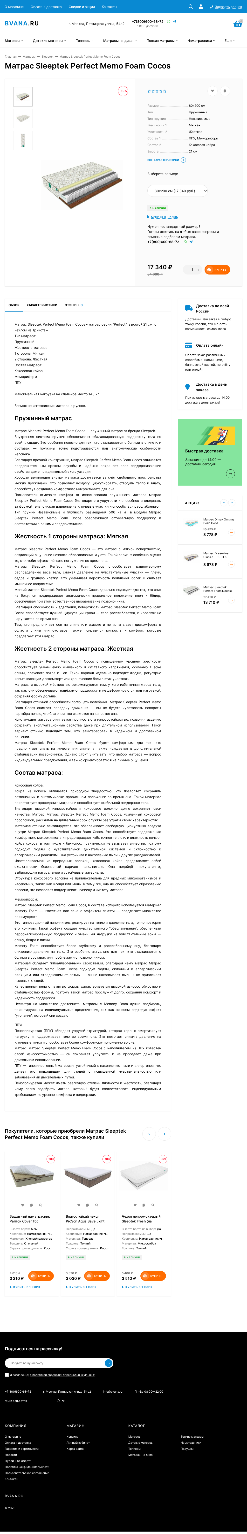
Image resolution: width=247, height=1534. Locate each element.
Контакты (109, 7)
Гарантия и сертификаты (22, 1448)
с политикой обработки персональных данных (62, 1375)
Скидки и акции (82, 7)
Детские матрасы (140, 1442)
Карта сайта (75, 1448)
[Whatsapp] (169, 21)
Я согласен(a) (52, 1375)
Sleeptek (47, 56)
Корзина (72, 1436)
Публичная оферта (18, 1461)
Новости (11, 1455)
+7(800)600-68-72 (148, 21)
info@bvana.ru (113, 1391)
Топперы (134, 1448)
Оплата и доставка (46, 7)
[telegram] (63, 1401)
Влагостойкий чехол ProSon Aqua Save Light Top (85, 1221)
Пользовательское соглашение (27, 1473)
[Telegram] (174, 21)
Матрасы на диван (141, 1455)
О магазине (14, 7)
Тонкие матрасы (192, 1436)
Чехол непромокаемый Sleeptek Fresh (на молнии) (141, 1221)
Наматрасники (191, 1442)
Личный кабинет (78, 1442)
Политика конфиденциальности (27, 1467)
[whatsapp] (58, 1401)
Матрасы (29, 56)
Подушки (187, 1448)
